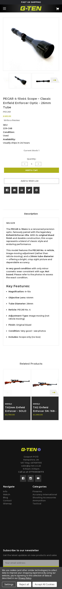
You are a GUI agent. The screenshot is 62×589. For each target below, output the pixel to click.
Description (31, 213)
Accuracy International (45, 494)
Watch (6, 494)
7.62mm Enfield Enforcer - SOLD (15, 409)
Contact (7, 500)
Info (5, 491)
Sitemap (7, 503)
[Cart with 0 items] (53, 7)
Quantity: (31, 159)
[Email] (14, 190)
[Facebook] (7, 190)
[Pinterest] (36, 190)
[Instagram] (30, 478)
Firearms (37, 491)
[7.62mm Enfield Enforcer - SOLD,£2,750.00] (17, 382)
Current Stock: (31, 150)
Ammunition (39, 500)
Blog (5, 497)
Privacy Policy (24, 578)
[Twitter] (29, 190)
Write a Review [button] (12, 120)
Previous (6, 80)
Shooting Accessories (44, 497)
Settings (8, 584)
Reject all (24, 584)
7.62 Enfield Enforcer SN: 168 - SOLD (45, 411)
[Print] (21, 190)
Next (55, 80)
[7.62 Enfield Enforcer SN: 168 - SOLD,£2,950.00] (45, 382)
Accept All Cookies (45, 584)
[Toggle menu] (7, 8)
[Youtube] (38, 478)
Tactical (37, 503)
